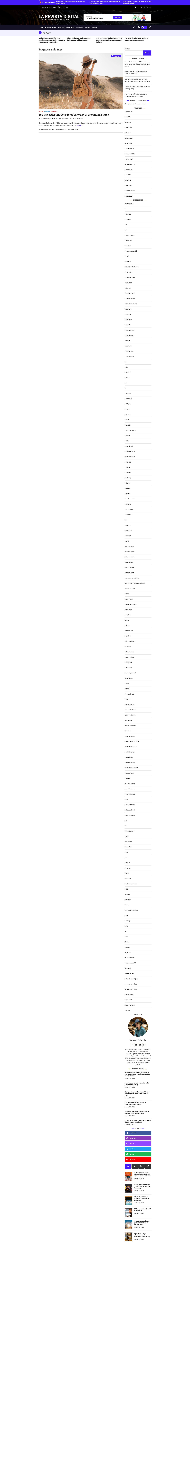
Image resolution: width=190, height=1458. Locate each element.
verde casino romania (131, 989)
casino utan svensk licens (132, 578)
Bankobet (128, 488)
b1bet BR (127, 483)
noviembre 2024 (130, 154)
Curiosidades (70, 27)
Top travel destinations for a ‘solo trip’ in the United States (74, 114)
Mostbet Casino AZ (130, 747)
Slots (126, 936)
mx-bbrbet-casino (130, 794)
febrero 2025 (129, 138)
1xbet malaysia (129, 330)
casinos (127, 594)
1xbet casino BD (130, 298)
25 (125, 383)
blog (126, 520)
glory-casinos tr (129, 694)
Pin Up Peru (128, 847)
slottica (127, 942)
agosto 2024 (129, 169)
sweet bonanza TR (130, 963)
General (94, 27)
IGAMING (128, 699)
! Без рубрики (129, 203)
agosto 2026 (129, 111)
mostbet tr (128, 778)
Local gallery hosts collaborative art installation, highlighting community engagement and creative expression (142, 1236)
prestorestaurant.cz (131, 884)
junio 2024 (128, 180)
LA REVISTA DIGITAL (59, 16)
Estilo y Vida (128, 662)
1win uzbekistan (130, 277)
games (127, 683)
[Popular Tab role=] (128, 1166)
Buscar (127, 49)
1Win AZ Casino (129, 235)
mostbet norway (130, 762)
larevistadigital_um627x (50, 118)
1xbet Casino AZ (130, 293)
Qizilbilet (127, 894)
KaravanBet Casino (131, 710)
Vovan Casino (129, 994)
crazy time (128, 615)
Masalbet (127, 731)
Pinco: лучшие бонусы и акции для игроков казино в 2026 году (137, 1112)
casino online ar (129, 567)
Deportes (61, 27)
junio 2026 (128, 122)
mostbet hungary (130, 752)
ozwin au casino (130, 815)
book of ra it (128, 530)
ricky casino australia (131, 910)
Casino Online (129, 562)
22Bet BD (127, 372)
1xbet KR (127, 325)
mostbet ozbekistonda (131, 768)
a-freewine (128, 425)
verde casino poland (131, 984)
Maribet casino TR (130, 725)
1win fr (127, 256)
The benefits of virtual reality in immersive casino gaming (136, 39)
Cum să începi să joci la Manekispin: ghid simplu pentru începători (138, 1121)
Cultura (41, 111)
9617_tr (127, 409)
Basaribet (128, 493)
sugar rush (128, 952)
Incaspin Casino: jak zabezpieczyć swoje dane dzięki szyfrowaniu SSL (121, 2)
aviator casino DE (130, 451)
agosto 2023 (129, 196)
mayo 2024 (128, 185)
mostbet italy (129, 757)
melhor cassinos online (132, 741)
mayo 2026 (128, 127)
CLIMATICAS (129, 599)
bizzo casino (128, 514)
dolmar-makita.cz (130, 641)
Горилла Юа (129, 1000)
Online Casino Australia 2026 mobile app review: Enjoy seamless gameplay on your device (52, 40)
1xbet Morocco (129, 335)
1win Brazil (128, 246)
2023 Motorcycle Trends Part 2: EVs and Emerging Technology (142, 1186)
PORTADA (128, 878)
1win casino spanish (131, 251)
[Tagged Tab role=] (148, 1166)
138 (126, 224)
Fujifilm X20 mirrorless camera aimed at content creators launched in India (142, 1174)
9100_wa (127, 404)
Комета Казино (130, 1005)
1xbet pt (127, 341)
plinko (126, 857)
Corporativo (128, 609)
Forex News (128, 667)
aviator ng (128, 478)
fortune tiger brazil (130, 673)
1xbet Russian (129, 351)
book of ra (128, 525)
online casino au (130, 805)
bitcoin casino (129, 509)
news (126, 799)
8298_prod (128, 393)
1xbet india (128, 314)
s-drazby (127, 921)
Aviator (127, 441)
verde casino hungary (131, 979)
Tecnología (79, 27)
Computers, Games (130, 604)
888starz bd (128, 399)
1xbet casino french (131, 304)
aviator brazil (129, 446)
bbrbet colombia (130, 499)
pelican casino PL (130, 831)
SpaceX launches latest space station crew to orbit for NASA (141, 1222)
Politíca (87, 27)
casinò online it (129, 573)
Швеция (127, 1010)
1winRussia (128, 282)
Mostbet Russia (129, 773)
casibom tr (128, 536)
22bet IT (127, 377)
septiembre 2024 (130, 164)
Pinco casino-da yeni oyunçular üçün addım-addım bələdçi (79, 39)
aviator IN (128, 462)
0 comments (79, 118)
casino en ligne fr (130, 551)
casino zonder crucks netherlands (135, 583)
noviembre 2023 (130, 191)
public (126, 889)
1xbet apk (128, 288)
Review (127, 905)
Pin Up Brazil (128, 841)
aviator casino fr (130, 456)
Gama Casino (129, 678)
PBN (126, 826)
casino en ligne (129, 546)
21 (125, 362)
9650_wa (127, 414)
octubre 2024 (129, 159)
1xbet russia (128, 346)
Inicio (41, 27)
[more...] (80, 125)
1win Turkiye (128, 272)
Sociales (127, 947)
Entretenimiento (50, 27)
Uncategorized (129, 973)
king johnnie (128, 720)
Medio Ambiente (130, 736)
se (125, 931)
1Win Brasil (128, 240)
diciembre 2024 (129, 148)
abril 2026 (128, 133)
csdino (127, 620)
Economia (47, 111)
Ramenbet (128, 899)
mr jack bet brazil (130, 789)
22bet (126, 367)
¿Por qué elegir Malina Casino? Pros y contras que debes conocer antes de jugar (109, 40)
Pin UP (127, 836)
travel (59, 129)
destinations (47, 129)
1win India (128, 261)
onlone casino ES (130, 810)
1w (126, 230)
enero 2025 (128, 143)
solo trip (54, 129)
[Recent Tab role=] (135, 1166)
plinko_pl (127, 868)
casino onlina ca (130, 557)
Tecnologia (54, 111)
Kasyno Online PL (130, 715)
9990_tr (127, 420)
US (65, 129)
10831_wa (128, 214)
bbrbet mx (128, 504)
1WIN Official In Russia (132, 267)
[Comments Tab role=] (141, 1166)
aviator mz (128, 472)
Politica (127, 873)
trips (62, 129)
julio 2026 (128, 117)
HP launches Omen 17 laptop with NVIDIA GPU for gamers (142, 1198)
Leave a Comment (73, 129)
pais (126, 820)
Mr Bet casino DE (130, 783)
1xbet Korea (128, 319)
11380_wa (128, 219)
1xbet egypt (128, 309)
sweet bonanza (129, 957)
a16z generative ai (130, 430)
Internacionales (129, 704)
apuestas (127, 435)
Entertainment (129, 652)
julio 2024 (128, 175)
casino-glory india (130, 588)
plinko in (127, 863)
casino (127, 541)
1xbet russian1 (129, 356)
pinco (126, 852)
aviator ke (128, 467)
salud (126, 926)
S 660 (126, 915)
